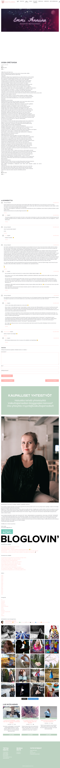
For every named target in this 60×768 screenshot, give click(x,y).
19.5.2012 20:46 (56, 227)
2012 (7, 64)
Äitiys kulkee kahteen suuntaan (8, 548)
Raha (2, 607)
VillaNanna (11, 718)
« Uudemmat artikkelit (7, 380)
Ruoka (2, 609)
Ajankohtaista (46, 1)
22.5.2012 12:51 (56, 338)
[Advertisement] (30, 49)
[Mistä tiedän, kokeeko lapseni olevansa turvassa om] (8, 661)
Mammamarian (7, 331)
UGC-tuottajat (26, 1)
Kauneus (3, 601)
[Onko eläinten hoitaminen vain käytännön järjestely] (37, 690)
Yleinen (2, 64)
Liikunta (2, 603)
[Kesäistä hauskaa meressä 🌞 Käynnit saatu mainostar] (23, 632)
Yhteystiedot (5, 752)
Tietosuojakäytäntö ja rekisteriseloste (7, 757)
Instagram (18, 753)
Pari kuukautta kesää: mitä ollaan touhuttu (48, 721)
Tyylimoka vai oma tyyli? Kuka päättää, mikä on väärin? (30, 721)
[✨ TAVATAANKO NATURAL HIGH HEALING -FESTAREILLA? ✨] (37, 647)
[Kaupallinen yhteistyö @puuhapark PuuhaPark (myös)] (52, 632)
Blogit (18, 1)
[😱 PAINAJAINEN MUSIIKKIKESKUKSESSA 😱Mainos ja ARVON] (23, 690)
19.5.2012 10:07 (56, 202)
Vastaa (5, 212)
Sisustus (3, 610)
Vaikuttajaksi (5, 753)
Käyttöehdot (5, 755)
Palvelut (30, 1)
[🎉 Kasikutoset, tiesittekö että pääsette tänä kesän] (52, 647)
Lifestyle (3, 602)
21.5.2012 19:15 (56, 295)
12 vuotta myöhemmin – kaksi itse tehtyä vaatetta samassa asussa (11, 721)
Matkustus (3, 605)
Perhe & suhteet (4, 606)
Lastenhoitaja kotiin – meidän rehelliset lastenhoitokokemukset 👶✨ (16, 549)
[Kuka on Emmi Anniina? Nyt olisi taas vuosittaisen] (8, 675)
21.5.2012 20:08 (56, 303)
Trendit (2, 613)
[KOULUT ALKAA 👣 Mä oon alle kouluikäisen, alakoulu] (8, 632)
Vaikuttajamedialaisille (54, 1)
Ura (2, 614)
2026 (10, 724)
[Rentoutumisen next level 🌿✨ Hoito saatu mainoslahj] (23, 661)
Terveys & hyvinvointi (5, 611)
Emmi (6, 215)
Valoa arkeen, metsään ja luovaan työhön (10, 546)
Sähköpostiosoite (5, 370)
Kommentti (4, 351)
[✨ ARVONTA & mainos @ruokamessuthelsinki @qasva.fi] (23, 675)
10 (2, 66)
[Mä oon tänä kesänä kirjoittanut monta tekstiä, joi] (37, 632)
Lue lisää (11, 734)
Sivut (32, 765)
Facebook (18, 752)
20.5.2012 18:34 (56, 215)
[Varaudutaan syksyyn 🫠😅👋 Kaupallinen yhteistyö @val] (23, 647)
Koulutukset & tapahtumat (35, 2)
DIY (1, 599)
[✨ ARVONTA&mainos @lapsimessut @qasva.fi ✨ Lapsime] (52, 675)
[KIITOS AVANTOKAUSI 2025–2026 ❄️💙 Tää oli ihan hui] (8, 690)
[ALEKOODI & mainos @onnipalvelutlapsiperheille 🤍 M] (52, 690)
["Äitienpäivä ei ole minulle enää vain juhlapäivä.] (37, 661)
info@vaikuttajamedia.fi (35, 754)
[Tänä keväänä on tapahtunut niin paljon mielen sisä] (52, 661)
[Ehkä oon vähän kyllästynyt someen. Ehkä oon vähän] (8, 647)
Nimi (2, 365)
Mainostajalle (40, 1)
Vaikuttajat (22, 1)
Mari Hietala (48, 718)
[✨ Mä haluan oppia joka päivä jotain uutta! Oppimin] (37, 675)
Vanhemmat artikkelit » (52, 380)
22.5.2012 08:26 (56, 331)
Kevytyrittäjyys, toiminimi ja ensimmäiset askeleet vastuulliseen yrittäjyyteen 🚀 (18, 552)
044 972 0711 (32, 752)
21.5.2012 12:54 (56, 245)
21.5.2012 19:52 (56, 271)
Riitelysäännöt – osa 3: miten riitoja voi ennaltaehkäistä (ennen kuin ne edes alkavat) (19, 550)
